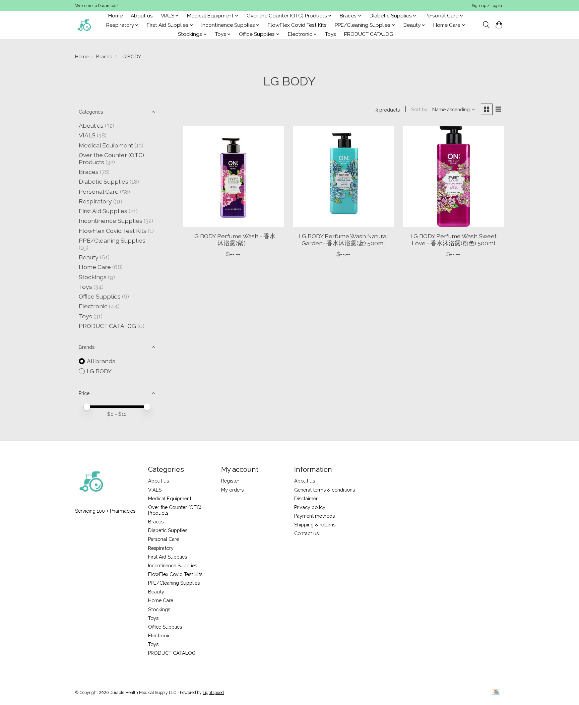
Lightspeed (213, 692)
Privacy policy (309, 507)
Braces (89, 171)
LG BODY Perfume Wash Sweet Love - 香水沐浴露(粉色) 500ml (453, 240)
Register (230, 481)
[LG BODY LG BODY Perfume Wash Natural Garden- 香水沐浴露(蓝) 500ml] (343, 176)
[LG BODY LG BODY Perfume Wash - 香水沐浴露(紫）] (233, 176)
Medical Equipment (106, 145)
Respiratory (95, 201)
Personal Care (99, 191)
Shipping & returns (314, 524)
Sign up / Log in (487, 5)
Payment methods (314, 516)
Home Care (95, 266)
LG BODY (99, 371)
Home (115, 16)
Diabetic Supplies (103, 181)
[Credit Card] (496, 692)
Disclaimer (306, 498)
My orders (232, 490)
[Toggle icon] (486, 25)
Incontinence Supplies (110, 220)
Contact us (306, 533)
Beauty (89, 257)
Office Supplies (100, 296)
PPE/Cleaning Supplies (112, 240)
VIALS (87, 135)
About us (142, 16)
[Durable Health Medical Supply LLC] (84, 25)
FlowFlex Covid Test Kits (297, 25)
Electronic (93, 306)
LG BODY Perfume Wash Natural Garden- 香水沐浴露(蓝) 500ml (343, 240)
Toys (330, 34)
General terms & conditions (324, 490)
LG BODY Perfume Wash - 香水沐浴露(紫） (233, 240)
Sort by (419, 109)
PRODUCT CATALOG (368, 34)
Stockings (93, 276)
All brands (101, 361)
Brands (104, 56)
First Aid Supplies (103, 210)
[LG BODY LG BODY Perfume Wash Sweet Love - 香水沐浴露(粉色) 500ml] (453, 176)
